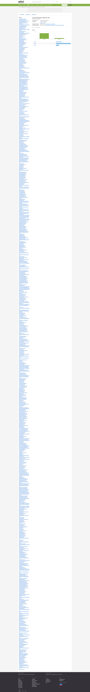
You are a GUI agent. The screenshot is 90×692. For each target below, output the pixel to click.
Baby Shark (20, 41)
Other (33, 14)
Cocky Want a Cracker (22, 101)
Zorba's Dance (21, 669)
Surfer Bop (20, 531)
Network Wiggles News (22, 413)
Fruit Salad (20, 200)
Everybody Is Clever (22, 181)
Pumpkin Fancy (21, 460)
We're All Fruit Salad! (22, 624)
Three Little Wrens (21, 592)
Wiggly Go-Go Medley (22, 657)
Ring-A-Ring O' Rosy (22, 470)
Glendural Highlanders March (23, 231)
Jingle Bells (20, 353)
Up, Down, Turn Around (22, 603)
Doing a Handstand (22, 149)
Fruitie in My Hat (21, 224)
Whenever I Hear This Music (23, 638)
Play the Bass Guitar (22, 444)
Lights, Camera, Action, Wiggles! (23, 376)
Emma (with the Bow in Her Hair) (23, 170)
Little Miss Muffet (21, 379)
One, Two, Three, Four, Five (23, 429)
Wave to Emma (21, 620)
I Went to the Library (22, 322)
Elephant (20, 169)
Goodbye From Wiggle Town (23, 237)
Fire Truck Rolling (21, 191)
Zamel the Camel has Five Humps (24, 667)
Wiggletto (20, 652)
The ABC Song (21, 549)
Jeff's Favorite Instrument (22, 350)
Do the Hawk (21, 135)
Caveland (20, 91)
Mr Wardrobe (21, 405)
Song (22, 14)
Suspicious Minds (21, 532)
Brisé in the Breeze (21, 61)
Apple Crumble (21, 32)
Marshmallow (21, 391)
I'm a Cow (20, 324)
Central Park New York (22, 92)
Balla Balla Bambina (22, 42)
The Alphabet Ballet (22, 552)
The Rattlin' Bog (21, 574)
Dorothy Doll (21, 153)
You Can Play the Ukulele (22, 664)
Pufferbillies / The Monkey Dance (23, 457)
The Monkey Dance (21, 568)
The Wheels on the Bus (22, 582)
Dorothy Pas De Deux (22, 154)
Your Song (20, 666)
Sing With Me (21, 518)
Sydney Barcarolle (21, 536)
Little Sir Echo (21, 381)
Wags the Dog (21, 608)
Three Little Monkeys (22, 591)
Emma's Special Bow (22, 175)
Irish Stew (20, 338)
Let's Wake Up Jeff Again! (22, 374)
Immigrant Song (21, 333)
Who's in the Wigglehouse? (23, 644)
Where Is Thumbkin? (22, 639)
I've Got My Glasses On (22, 330)
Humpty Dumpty (21, 313)
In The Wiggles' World (22, 336)
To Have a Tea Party (22, 595)
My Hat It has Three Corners (23, 411)
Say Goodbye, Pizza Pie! (22, 496)
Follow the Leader (21, 196)
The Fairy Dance (21, 559)
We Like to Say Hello (22, 622)
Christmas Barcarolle (22, 93)
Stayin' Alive (20, 527)
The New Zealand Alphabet (23, 573)
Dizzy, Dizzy (20, 134)
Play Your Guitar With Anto (23, 445)
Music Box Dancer (21, 409)
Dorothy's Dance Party (22, 160)
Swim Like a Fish (21, 535)
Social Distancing (21, 522)
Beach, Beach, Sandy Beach (23, 47)
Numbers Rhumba (21, 415)
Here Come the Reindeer (22, 278)
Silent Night (20, 514)
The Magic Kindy (21, 567)
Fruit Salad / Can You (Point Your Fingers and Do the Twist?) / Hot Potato (24, 202)
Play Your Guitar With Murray (23, 446)
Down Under (21, 163)
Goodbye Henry (21, 238)
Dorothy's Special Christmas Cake (24, 161)
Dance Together (21, 118)
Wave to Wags (21, 621)
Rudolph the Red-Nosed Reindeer (23, 485)
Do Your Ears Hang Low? (22, 147)
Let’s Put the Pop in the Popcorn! (23, 375)
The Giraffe (20, 562)
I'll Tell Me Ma (21, 323)
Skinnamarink (21, 520)
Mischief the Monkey (22, 397)
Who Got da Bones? (22, 641)
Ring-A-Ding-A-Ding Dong (22, 469)
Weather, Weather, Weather (23, 628)
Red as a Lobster (21, 466)
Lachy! (20, 361)
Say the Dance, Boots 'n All (23, 497)
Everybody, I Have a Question (23, 182)
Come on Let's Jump (22, 104)
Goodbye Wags (21, 241)
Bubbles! (20, 64)
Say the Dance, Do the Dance (23, 498)
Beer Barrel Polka (21, 49)
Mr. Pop (20, 406)
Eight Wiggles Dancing (22, 168)
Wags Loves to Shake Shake (23, 607)
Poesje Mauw (21, 450)
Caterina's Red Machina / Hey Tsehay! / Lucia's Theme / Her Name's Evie (23, 84)
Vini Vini (20, 605)
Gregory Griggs (21, 243)
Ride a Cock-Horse (21, 467)
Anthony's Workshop (22, 31)
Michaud (20, 396)
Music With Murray (21, 410)
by (42, 22)
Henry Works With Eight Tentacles (24, 268)
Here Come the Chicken (22, 277)
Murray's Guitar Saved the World (23, 408)
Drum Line (20, 166)
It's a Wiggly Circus (21, 344)
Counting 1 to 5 (21, 105)
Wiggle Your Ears (21, 650)
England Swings (21, 178)
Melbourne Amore (21, 394)
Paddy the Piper (21, 435)
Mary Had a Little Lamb (22, 392)
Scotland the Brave (21, 499)
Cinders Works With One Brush (23, 99)
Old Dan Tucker (21, 424)
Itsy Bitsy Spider (21, 348)
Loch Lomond (21, 382)
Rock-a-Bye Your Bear (22, 472)
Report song (38, 27)
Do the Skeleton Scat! (22, 144)
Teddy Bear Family (21, 543)
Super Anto (20, 528)
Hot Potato (20, 300)
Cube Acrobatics (21, 108)
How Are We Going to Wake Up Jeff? (24, 308)
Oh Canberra (21, 421)
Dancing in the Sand (22, 122)
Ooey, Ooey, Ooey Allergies (23, 430)
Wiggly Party (21, 660)
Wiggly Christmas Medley (22, 654)
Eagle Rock (20, 167)
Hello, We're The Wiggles (22, 262)
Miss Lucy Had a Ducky (22, 398)
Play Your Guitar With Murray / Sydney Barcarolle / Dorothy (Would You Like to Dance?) (24, 448)
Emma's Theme (21, 176)
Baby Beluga (21, 40)
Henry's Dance (21, 272)
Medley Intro (21, 393)
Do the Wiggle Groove (22, 146)
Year (35, 41)
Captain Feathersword (22, 75)
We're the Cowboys (21, 627)
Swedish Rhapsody (22, 533)
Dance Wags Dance (22, 119)
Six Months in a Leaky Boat (23, 519)
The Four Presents (21, 561)
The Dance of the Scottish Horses (24, 557)
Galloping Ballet (21, 225)
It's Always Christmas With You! (23, 345)
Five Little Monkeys (22, 194)
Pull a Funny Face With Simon (23, 459)
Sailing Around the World (22, 488)
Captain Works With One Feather (23, 79)
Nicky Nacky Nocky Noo (22, 414)
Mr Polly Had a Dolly (22, 404)
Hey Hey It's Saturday (22, 284)
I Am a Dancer (21, 314)
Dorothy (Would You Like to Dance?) (24, 151)
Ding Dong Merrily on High (22, 131)
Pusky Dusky (21, 461)
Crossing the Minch (22, 107)
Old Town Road (21, 427)
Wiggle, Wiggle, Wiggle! (22, 651)
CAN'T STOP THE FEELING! (23, 74)
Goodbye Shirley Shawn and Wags (24, 239)
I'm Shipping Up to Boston (22, 328)
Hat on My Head (21, 251)
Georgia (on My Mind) (22, 226)
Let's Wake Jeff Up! (21, 373)
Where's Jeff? (21, 640)
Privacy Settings (34, 686)
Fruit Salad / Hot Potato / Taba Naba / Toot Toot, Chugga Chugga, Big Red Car (24, 210)
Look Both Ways (21, 384)
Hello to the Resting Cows (22, 257)
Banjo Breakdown (21, 44)
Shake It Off (20, 501)
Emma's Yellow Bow (22, 177)
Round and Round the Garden (23, 483)
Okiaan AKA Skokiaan (22, 422)
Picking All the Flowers (22, 443)
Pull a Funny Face (21, 458)
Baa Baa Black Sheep (22, 39)
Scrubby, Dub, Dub (21, 500)
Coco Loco (20, 102)
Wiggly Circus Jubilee (22, 655)
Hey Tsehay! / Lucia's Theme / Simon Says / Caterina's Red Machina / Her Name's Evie (24, 289)
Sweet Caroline (21, 534)
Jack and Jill (21, 349)
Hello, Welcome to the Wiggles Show (24, 263)
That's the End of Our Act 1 (23, 548)
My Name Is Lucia (21, 412)
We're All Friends (21, 623)
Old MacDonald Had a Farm (23, 425)
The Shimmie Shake (22, 581)
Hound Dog (20, 307)
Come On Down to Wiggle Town (23, 103)
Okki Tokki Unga (21, 423)
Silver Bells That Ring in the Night (23, 515)
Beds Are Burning (21, 48)
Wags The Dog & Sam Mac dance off (24, 609)
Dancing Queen (21, 123)
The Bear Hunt (21, 553)
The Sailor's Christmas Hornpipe (23, 580)
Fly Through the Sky (22, 195)
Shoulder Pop (21, 512)
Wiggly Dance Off (21, 656)
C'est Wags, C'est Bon (22, 71)
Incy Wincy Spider (21, 337)
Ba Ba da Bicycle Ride (22, 38)
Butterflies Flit (21, 70)
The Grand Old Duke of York (23, 563)
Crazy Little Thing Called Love (23, 106)
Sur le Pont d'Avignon (22, 530)
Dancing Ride (21, 124)
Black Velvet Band (21, 54)
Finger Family (21, 190)
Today (20, 596)
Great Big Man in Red (22, 242)
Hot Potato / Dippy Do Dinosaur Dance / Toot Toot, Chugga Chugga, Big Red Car (24, 302)
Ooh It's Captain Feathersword (23, 431)
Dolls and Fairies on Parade (23, 150)
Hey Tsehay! (20, 285)
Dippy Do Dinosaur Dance (22, 133)
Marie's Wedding (21, 390)
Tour (28, 14)
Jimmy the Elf (21, 352)
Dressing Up (20, 165)
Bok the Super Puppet (22, 56)
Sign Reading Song (21, 513)
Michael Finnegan (21, 395)
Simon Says (20, 517)
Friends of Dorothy (21, 199)
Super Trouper (21, 529)
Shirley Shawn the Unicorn (23, 511)
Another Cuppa (21, 28)
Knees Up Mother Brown (22, 359)
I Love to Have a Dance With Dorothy (24, 318)
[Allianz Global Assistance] (60, 684)
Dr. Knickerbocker (21, 164)
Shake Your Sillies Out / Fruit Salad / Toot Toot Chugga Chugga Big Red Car (24, 504)
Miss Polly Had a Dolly (22, 399)
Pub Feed (20, 453)
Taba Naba (20, 537)
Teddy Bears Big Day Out (22, 546)
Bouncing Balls (21, 59)
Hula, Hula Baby (21, 312)
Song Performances (59, 41)
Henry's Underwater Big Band (23, 274)
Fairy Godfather (21, 183)
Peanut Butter (21, 442)
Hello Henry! (20, 256)
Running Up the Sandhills (22, 487)
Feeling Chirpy (21, 184)
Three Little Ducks (21, 589)
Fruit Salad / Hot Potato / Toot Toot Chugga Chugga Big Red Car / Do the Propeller (24, 213)
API (46, 682)
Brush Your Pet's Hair (22, 63)
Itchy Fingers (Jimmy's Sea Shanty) (24, 346)
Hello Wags (20, 258)
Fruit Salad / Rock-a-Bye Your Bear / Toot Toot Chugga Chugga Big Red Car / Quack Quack (24, 220)
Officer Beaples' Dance (22, 420)
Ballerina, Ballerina (21, 43)
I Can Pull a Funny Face (22, 315)
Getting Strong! (21, 228)
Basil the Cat (21, 45)
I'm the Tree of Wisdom (22, 329)
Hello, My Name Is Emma (22, 261)
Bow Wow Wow (21, 60)
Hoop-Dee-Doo (21, 297)
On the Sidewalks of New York (23, 428)
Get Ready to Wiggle (22, 227)
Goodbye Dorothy (21, 236)
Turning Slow (21, 599)
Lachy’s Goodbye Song (22, 363)
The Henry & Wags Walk (22, 564)
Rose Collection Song (22, 480)
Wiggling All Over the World (23, 653)
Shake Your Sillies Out (22, 502)
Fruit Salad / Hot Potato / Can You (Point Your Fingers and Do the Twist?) (24, 206)
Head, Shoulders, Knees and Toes (24, 254)
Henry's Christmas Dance (22, 270)
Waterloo (20, 619)
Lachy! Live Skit (21, 362)
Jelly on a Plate (21, 351)
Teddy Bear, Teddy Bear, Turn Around (24, 544)
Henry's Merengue (21, 273)
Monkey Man (21, 400)
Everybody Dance (21, 180)
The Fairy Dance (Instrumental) (23, 560)
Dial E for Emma (21, 130)
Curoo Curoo (21, 109)
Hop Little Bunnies (21, 298)
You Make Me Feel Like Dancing (23, 665)
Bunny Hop (20, 69)
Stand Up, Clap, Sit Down (22, 526)
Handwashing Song (22, 247)
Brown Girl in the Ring (22, 62)
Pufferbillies (20, 454)
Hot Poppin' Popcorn (22, 299)
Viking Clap (20, 604)
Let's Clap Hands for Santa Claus (23, 365)
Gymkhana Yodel (21, 245)
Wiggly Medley (21, 659)
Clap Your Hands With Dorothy (23, 100)
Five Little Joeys (21, 193)
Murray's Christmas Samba (23, 407)
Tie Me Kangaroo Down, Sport (23, 594)
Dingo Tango (21, 132)
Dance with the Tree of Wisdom (23, 121)
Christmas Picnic (21, 94)
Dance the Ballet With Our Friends (24, 114)
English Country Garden (22, 179)
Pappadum (20, 437)
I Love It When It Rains (22, 317)
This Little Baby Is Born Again (23, 587)
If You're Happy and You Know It (23, 331)
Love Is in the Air (21, 385)
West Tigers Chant (21, 629)
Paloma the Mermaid (22, 436)
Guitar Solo (20, 244)
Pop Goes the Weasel (22, 452)
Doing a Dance (21, 148)
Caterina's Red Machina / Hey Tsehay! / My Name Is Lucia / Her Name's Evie (24, 89)
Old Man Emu (21, 426)
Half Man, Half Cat (21, 246)
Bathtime (20, 46)
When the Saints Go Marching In (23, 636)
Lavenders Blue (21, 364)
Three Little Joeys (21, 590)
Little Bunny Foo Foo (22, 378)
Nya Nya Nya (21, 419)
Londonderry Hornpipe (22, 383)
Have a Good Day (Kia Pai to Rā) (23, 252)
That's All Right (21, 547)
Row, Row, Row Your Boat (22, 484)
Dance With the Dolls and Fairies (23, 120)
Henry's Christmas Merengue (23, 271)
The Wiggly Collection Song (23, 583)
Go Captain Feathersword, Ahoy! (23, 232)
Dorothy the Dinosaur (22, 155)
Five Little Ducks (21, 192)
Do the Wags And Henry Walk (23, 145)
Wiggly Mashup (21, 658)
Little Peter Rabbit (21, 380)
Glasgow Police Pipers (22, 230)
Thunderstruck (21, 593)
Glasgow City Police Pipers (23, 229)
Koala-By (20, 360)
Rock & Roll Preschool (22, 471)
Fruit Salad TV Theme (22, 223)
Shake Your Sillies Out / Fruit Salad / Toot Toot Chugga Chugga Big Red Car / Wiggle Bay (24, 507)
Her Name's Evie (21, 275)
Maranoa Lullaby (21, 389)
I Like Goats (20, 316)
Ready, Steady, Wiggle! (22, 465)
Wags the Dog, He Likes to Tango (23, 611)
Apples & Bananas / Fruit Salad (23, 33)
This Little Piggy (21, 588)
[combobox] (45, 2)
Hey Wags (20, 291)
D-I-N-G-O (20, 110)
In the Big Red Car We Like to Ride (24, 334)
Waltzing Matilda (21, 618)
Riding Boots (21, 468)
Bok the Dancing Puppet (22, 55)
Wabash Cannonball (22, 606)
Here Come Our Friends (22, 276)
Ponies (20, 451)
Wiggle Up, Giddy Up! (22, 649)
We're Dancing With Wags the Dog (24, 625)
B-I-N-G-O (20, 37)
